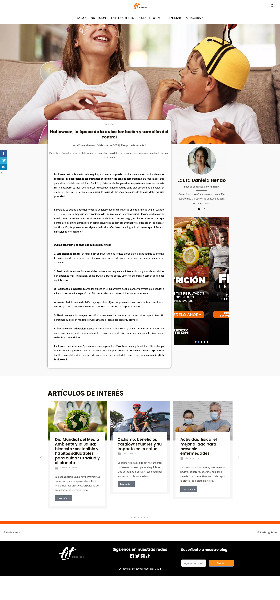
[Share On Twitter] (3, 160)
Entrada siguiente (268, 532)
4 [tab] (141, 517)
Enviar (221, 563)
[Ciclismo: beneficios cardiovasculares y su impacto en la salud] (140, 420)
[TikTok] (148, 556)
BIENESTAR (174, 17)
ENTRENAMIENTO (122, 17)
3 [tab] (138, 517)
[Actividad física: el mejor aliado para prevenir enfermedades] (203, 420)
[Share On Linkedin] (3, 167)
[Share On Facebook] (3, 153)
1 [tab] (132, 517)
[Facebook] (132, 556)
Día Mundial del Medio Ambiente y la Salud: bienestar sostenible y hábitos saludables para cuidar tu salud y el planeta (77, 451)
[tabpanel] (77, 454)
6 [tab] (148, 517)
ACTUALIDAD (194, 17)
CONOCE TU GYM (150, 17)
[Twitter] (137, 556)
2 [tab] (135, 517)
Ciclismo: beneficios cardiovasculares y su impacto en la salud (140, 444)
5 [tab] (144, 517)
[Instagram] (142, 556)
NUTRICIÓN (98, 17)
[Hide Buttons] (1, 172)
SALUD (81, 17)
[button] (272, 6)
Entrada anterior (11, 532)
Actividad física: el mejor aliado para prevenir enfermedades (198, 446)
